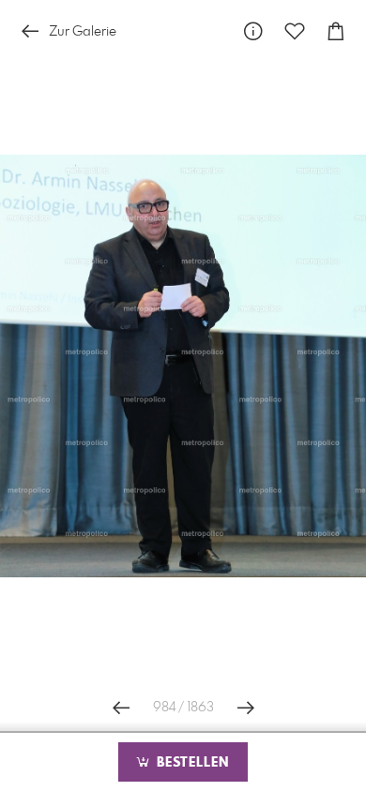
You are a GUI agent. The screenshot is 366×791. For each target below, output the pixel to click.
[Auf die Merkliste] (294, 31)
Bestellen (190, 762)
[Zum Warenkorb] (336, 31)
